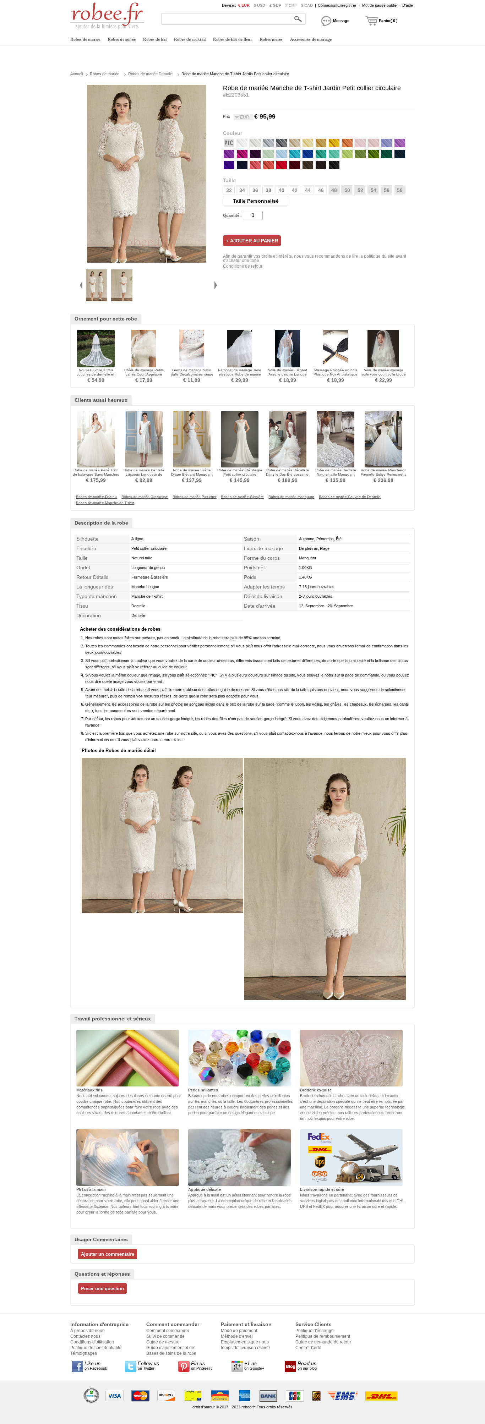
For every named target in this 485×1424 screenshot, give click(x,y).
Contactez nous (85, 1336)
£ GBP (275, 5)
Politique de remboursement (322, 1336)
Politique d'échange (314, 1330)
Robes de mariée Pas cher (194, 497)
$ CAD (307, 5)
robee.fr (248, 1407)
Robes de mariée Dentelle (150, 74)
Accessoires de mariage (311, 39)
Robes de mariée (85, 39)
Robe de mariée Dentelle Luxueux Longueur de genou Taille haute (144, 474)
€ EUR (244, 5)
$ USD (259, 5)
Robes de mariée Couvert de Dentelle (350, 497)
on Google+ (254, 1365)
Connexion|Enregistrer (337, 5)
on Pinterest (201, 1365)
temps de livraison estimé (245, 1347)
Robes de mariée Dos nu (96, 497)
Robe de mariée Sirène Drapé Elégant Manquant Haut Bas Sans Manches (192, 474)
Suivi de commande (165, 1336)
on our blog (307, 1365)
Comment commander (167, 1330)
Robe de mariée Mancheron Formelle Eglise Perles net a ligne (384, 474)
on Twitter (148, 1365)
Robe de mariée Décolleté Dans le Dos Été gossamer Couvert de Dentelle (288, 474)
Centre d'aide (308, 1347)
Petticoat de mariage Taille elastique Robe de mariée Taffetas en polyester (239, 374)
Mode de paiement (239, 1330)
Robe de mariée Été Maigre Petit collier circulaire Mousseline (239, 474)
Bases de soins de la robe (171, 1353)
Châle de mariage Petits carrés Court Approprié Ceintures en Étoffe (144, 374)
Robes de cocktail (190, 39)
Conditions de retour (242, 266)
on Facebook (96, 1365)
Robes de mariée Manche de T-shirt (105, 503)
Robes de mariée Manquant (291, 497)
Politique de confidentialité (95, 1347)
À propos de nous (87, 1330)
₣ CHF (291, 5)
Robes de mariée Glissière (242, 497)
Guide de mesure (163, 1342)
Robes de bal (155, 39)
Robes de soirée (122, 39)
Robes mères (271, 39)
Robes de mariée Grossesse (144, 497)
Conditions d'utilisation (92, 1342)
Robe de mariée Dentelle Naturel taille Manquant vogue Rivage (335, 474)
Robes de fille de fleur (232, 39)
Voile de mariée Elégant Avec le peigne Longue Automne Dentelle (287, 374)
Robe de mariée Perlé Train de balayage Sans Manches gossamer (96, 474)
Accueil (76, 74)
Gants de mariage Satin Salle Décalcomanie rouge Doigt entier (191, 374)
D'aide (407, 5)
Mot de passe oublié (379, 5)
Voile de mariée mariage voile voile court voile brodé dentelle (383, 374)
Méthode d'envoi (237, 1336)
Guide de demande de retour (323, 1342)
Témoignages (83, 1353)
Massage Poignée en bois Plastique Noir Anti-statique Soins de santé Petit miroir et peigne (336, 376)
